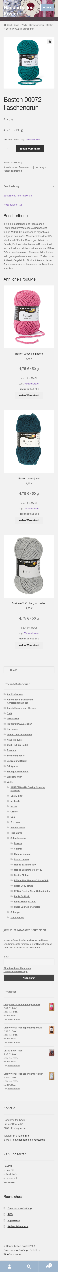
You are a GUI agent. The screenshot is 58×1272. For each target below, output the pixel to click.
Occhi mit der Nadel (17, 744)
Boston (49, 24)
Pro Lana (15, 822)
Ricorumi (11, 750)
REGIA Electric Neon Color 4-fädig (32, 891)
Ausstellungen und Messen (21, 708)
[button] (49, 41)
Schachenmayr (36, 24)
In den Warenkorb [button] (29, 395)
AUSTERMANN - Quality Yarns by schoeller (28, 789)
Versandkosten (33, 139)
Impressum (14, 1220)
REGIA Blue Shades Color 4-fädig (31, 880)
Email (6, 956)
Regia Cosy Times (23, 885)
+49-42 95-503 (21, 1135)
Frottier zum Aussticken (19, 723)
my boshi (15, 801)
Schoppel (16, 912)
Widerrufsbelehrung (18, 1226)
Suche (29, 1266)
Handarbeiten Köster (19, 10)
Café (9, 713)
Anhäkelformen (15, 694)
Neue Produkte (15, 739)
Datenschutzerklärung (20, 1208)
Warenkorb (45, 1264)
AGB (10, 1214)
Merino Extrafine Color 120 (28, 869)
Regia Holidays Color (25, 901)
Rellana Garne (18, 827)
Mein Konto (9, 1266)
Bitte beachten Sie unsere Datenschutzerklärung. (17, 970)
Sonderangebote (16, 755)
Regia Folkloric (22, 896)
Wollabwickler (14, 776)
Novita (14, 806)
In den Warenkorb (30, 148)
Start (9, 24)
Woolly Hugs (17, 917)
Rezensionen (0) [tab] (13, 204)
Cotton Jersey (21, 859)
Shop (16, 24)
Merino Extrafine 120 (25, 864)
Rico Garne (16, 832)
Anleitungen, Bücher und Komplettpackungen (20, 701)
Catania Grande (22, 853)
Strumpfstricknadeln (17, 771)
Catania (18, 848)
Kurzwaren (12, 729)
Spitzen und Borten (17, 760)
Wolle (24, 24)
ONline (14, 811)
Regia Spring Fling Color (27, 906)
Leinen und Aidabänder (19, 734)
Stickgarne (12, 766)
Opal (13, 816)
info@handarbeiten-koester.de (28, 1139)
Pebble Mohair (21, 875)
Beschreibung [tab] (11, 186)
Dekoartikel (13, 718)
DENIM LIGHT (18, 795)
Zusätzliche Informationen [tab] (18, 195)
